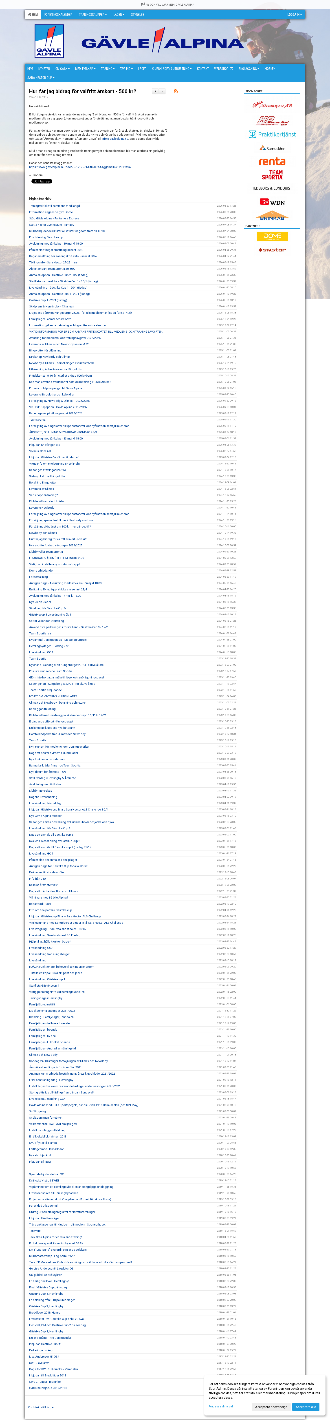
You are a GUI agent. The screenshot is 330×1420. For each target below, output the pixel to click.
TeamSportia (37, 419)
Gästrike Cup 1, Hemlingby (46, 1331)
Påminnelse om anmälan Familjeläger (53, 859)
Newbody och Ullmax (43, 532)
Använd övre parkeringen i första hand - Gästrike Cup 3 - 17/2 (68, 627)
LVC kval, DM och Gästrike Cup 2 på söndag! (57, 1325)
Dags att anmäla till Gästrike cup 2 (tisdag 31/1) (60, 847)
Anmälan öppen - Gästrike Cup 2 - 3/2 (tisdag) (58, 275)
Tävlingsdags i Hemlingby (45, 998)
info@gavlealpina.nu (115, 138)
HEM (34, 14)
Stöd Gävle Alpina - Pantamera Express (54, 218)
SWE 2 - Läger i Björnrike (45, 1381)
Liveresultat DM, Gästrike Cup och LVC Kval (56, 1319)
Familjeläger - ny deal (42, 1036)
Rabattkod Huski (40, 903)
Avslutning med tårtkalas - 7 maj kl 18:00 (55, 595)
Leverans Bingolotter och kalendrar (51, 394)
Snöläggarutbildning (42, 709)
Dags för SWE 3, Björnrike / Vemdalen (53, 1369)
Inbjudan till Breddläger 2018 (47, 1375)
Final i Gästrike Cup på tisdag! (48, 1287)
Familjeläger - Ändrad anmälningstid (52, 1048)
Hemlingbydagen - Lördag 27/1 (49, 646)
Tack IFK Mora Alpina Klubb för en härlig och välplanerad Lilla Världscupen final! (80, 1262)
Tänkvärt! (35, 1230)
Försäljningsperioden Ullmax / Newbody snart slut (61, 520)
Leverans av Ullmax (41, 488)
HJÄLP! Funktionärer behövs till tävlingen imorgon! (61, 966)
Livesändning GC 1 (41, 652)
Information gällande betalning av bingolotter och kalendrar (67, 325)
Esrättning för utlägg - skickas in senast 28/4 (58, 589)
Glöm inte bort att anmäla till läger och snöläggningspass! (66, 677)
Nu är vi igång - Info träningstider (50, 1337)
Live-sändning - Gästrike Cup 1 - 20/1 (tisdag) (58, 287)
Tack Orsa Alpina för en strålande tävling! (55, 1237)
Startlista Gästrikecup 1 (44, 985)
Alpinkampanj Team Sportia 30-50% (52, 268)
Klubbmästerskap (40, 790)
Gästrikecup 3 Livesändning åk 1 (50, 614)
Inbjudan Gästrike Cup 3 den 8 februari (54, 457)
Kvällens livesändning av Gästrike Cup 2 (54, 841)
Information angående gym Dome (51, 212)
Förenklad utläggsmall (43, 1205)
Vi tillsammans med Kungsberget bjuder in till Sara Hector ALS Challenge (76, 922)
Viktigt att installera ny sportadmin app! (54, 564)
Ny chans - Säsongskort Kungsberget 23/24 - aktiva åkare (66, 665)
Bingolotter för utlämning (45, 350)
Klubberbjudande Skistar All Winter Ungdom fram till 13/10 (67, 231)
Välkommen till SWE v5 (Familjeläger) (53, 1124)
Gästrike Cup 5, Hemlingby (46, 1293)
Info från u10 (37, 878)
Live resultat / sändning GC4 (47, 1098)
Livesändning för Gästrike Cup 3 (49, 828)
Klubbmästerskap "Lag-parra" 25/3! (52, 1256)
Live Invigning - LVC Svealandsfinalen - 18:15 (57, 929)
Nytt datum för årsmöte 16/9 (47, 771)
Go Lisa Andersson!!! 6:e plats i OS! (51, 1268)
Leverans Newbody (41, 507)
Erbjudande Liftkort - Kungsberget (51, 721)
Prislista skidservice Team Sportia (51, 671)
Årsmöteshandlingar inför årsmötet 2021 (55, 1067)
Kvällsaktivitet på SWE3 (44, 1180)
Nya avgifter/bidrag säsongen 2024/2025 (55, 545)
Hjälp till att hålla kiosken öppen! (50, 941)
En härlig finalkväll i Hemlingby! (49, 1281)
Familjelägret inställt (42, 1004)
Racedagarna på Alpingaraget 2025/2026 (55, 413)
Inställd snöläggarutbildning (47, 1130)
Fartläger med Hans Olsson (46, 1149)
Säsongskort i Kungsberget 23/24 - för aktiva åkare (62, 683)
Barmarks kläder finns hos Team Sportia (55, 765)
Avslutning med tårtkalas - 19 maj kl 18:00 (56, 243)
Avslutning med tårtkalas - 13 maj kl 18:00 (56, 438)
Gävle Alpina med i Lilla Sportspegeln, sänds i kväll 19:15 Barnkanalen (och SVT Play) (83, 1105)
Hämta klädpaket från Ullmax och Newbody (57, 734)
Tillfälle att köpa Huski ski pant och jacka (55, 973)
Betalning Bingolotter (42, 482)
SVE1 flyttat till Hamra (43, 1142)
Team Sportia (37, 658)
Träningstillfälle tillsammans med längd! (55, 206)
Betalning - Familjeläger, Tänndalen (51, 1017)
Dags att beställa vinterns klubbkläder (53, 753)
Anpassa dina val (221, 1406)
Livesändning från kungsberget (49, 954)
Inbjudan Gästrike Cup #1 (45, 1344)
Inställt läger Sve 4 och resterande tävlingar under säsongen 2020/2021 (75, 1086)
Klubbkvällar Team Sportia (46, 551)
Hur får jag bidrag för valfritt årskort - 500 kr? (82, 91)
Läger (118, 14)
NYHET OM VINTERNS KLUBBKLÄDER (53, 696)
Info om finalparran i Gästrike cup (50, 910)
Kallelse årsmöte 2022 (43, 885)
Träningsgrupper (91, 14)
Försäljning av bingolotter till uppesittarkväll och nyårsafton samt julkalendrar (79, 426)
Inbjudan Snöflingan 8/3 (44, 444)
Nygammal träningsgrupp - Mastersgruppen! (58, 639)
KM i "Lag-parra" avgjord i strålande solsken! (58, 1249)
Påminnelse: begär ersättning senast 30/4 (56, 250)
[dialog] (265, 1395)
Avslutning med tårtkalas (45, 784)
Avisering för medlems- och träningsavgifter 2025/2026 (65, 338)
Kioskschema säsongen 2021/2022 (52, 1010)
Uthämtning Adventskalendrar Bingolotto (55, 369)
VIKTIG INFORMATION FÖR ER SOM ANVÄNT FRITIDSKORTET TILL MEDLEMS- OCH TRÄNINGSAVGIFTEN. (96, 331)
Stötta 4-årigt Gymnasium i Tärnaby (51, 224)
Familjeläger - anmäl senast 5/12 (50, 319)
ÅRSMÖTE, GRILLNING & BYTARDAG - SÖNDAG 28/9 (63, 432)
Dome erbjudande (41, 570)
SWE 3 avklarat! (39, 1363)
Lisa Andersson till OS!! (44, 1356)
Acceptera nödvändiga (271, 1407)
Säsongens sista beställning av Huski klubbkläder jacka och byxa (71, 822)
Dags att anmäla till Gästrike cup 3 (51, 834)
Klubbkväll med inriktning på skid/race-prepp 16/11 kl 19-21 (67, 715)
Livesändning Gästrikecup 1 (47, 979)
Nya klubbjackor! (40, 1155)
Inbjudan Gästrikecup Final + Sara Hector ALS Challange (65, 916)
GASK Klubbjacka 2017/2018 (47, 1388)
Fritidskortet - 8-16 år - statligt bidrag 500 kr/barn (60, 375)
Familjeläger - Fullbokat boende (49, 1042)
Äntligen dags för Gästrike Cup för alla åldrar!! (58, 866)
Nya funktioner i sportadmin (47, 759)
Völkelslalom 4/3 (40, 451)
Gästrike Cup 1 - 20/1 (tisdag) (48, 300)
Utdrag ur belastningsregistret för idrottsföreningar (62, 1212)
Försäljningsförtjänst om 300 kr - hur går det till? (60, 526)
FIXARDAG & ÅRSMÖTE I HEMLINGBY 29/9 (56, 558)
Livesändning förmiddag (45, 803)
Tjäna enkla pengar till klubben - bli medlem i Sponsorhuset (67, 1224)
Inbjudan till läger (40, 1161)
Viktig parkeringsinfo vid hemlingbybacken (57, 992)
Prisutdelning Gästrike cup (46, 237)
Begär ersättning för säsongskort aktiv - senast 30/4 (63, 256)
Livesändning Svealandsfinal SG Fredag (54, 935)
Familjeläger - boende (43, 1029)
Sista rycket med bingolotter (47, 476)
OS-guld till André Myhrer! (45, 1274)
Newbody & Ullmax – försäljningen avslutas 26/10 (61, 363)
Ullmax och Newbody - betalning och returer (57, 702)
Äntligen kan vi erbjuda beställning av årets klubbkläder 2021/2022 (72, 1073)
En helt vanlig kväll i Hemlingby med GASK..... (58, 1243)
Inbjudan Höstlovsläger (44, 1218)
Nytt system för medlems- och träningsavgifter (59, 746)
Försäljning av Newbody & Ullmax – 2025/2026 (59, 400)
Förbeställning (38, 577)
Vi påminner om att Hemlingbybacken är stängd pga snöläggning (71, 1186)
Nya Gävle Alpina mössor (45, 815)
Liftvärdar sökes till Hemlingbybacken (53, 1193)
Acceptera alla (306, 1407)
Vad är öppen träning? (43, 495)
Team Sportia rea (40, 633)
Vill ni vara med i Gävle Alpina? (48, 897)
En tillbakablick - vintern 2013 (47, 1136)
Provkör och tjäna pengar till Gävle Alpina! (56, 388)
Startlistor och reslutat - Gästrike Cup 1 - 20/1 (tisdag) (63, 281)
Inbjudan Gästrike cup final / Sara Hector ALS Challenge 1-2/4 (68, 809)
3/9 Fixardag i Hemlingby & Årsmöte (52, 778)
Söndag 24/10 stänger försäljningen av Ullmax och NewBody (68, 1061)
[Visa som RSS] (176, 91)
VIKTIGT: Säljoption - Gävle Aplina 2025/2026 (58, 407)
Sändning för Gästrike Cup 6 (47, 608)
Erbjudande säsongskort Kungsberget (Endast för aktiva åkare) (70, 1199)
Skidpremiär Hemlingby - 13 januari (51, 306)
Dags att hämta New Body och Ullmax (53, 891)
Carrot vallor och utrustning (46, 621)
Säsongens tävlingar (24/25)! (47, 470)
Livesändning (37, 960)
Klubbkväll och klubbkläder (46, 501)
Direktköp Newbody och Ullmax (49, 356)
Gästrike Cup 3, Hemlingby (46, 1306)
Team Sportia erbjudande (45, 690)
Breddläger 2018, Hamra (44, 1312)
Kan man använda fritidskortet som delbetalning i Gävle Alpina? (70, 382)
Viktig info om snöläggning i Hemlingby (54, 463)
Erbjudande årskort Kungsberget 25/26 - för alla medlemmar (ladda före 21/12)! (80, 312)
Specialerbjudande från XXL (47, 1174)
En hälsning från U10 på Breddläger (52, 1300)
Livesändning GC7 (41, 948)
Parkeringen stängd (41, 1350)
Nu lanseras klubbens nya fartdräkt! (52, 727)
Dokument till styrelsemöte (46, 872)
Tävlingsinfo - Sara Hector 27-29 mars (53, 262)
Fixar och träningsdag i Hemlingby (51, 1080)
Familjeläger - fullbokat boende (49, 1023)
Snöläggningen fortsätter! (45, 1117)
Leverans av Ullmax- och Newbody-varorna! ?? (59, 344)
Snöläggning (37, 1111)
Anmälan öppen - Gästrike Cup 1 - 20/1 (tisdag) (59, 294)
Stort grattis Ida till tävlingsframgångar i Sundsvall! (61, 1092)
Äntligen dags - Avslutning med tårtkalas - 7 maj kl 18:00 (65, 583)
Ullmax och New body (43, 1054)
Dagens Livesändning (43, 797)
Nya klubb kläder (40, 602)
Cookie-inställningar (41, 1407)
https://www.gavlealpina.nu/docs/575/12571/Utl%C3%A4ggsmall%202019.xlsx (80, 167)
